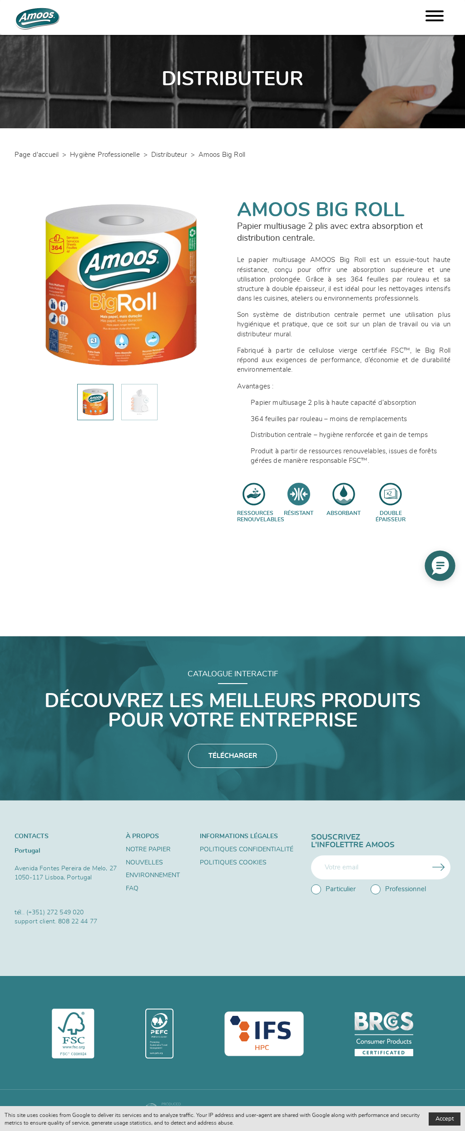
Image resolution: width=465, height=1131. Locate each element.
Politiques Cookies (233, 862)
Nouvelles (144, 862)
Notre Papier (148, 849)
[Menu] (434, 17)
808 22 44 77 (77, 921)
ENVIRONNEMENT (153, 875)
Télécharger (232, 755)
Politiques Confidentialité (246, 849)
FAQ (132, 888)
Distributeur (169, 154)
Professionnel (405, 889)
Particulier (341, 889)
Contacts (32, 836)
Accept (444, 1119)
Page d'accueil (37, 154)
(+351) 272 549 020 (55, 912)
